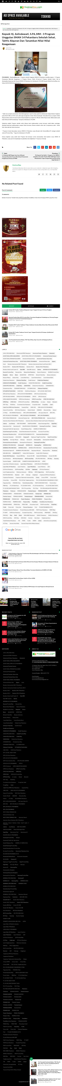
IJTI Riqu (5, 412)
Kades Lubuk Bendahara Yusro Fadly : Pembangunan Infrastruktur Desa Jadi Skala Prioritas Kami (17, 640)
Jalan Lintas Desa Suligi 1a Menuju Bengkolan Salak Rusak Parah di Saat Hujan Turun (17, 632)
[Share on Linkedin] (46, 147)
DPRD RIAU (13, 402)
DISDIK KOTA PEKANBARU (9, 383)
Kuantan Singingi (7, 461)
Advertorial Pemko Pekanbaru (40, 353)
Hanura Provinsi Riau (8, 410)
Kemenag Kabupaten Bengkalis (10, 442)
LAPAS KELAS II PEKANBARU (41, 464)
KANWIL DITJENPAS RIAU (40, 429)
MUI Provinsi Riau (50, 472)
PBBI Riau (5, 485)
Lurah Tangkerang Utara (8, 472)
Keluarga (22, 439)
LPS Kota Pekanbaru (44, 469)
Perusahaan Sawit (34, 504)
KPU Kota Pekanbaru (18, 458)
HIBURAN (39, 410)
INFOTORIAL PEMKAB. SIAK (38, 418)
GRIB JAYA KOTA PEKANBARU (45, 407)
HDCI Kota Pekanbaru (20, 410)
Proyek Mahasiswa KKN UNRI (27, 510)
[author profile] (3, 49)
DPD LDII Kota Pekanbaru (9, 393)
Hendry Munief (31, 410)
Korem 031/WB (53, 456)
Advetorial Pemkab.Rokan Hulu (10, 361)
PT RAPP (5, 512)
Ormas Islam (53, 477)
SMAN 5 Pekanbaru (41, 515)
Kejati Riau (5, 439)
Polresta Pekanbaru (28, 507)
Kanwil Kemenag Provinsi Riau (10, 431)
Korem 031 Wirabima (42, 456)
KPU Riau (50, 458)
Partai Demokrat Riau (28, 483)
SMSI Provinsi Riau (7, 518)
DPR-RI (34, 396)
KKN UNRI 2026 (7, 453)
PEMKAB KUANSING (28, 493)
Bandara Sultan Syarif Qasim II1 (10, 369)
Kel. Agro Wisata (14, 439)
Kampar (54, 426)
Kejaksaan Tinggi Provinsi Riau (38, 437)
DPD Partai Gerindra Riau (40, 393)
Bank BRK (22, 369)
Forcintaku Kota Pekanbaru (23, 404)
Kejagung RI (26, 437)
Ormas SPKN (14, 480)
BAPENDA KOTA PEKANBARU (50, 369)
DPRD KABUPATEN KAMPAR (10, 399)
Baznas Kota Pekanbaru (29, 372)
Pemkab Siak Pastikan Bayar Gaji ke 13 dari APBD (21, 578)
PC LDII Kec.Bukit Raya (38, 485)
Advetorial (51, 353)
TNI (19, 520)
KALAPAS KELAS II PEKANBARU (30, 426)
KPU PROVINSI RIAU (40, 458)
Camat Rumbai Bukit (48, 377)
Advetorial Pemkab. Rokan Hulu (44, 358)
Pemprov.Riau (26, 501)
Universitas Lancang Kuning (50, 520)
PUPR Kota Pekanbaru (15, 512)
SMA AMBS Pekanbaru (29, 515)
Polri (36, 507)
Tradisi (29, 520)
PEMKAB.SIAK (6, 499)
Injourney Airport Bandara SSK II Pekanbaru (13, 420)
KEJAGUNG (18, 437)
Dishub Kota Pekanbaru (38, 385)
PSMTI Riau (52, 510)
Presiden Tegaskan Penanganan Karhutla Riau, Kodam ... (13, 604)
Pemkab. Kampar (7, 496)
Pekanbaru (5, 491)
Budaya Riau (15, 377)
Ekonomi (55, 402)
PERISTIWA (25, 504)
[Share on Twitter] (38, 147)
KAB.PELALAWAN (32, 423)
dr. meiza (43, 402)
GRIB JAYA (33, 407)
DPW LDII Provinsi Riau (23, 402)
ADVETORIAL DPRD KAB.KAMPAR (11, 356)
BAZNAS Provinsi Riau (53, 372)
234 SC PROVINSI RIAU (8, 353)
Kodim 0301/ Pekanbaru (42, 453)
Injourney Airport (51, 418)
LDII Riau (28, 469)
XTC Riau (5, 523)
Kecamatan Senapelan (8, 437)
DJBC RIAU (20, 391)
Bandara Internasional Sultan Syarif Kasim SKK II (40, 364)
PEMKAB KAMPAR (42, 491)
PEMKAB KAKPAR (22, 491)
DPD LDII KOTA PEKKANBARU (25, 393)
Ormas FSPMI (44, 477)
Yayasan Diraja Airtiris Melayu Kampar (30, 523)
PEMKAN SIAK (15, 499)
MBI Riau (30, 472)
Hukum (54, 410)
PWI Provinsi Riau (38, 512)
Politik (4, 507)
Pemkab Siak (39, 493)
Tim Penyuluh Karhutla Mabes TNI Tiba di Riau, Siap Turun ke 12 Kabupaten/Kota (49, 1062)
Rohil (15, 515)
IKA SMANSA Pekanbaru (15, 412)
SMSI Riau (16, 518)
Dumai (48, 402)
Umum (39, 520)
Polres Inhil (11, 507)
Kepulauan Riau (46, 450)
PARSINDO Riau (16, 483)
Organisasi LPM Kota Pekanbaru (47, 474)
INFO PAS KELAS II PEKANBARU (10, 415)
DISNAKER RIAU (50, 385)
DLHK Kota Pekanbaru (30, 391)
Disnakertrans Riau (7, 388)
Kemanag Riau (37, 439)
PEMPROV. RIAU (17, 501)
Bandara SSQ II (30, 366)
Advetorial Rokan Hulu (44, 361)
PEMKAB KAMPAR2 (54, 491)
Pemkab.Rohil (49, 496)
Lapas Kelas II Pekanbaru (26, 464)
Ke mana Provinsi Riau (44, 431)
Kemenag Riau (37, 445)
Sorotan (30, 518)
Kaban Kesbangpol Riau (43, 423)
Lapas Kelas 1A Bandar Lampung (10, 464)
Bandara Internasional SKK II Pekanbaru (17, 364)
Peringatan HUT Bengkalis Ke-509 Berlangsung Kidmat (17, 616)
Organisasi (35, 474)
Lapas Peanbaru (21, 466)
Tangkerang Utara (46, 518)
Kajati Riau (54, 423)
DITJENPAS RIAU (32, 388)
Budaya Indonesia (51, 375)
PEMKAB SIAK (47, 493)
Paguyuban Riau (7, 483)
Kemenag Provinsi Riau (39, 442)
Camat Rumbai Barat (36, 377)
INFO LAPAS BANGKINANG (29, 412)
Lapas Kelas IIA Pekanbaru (9, 466)
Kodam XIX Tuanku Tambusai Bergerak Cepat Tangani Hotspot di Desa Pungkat (30, 310)
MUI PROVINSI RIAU (8, 474)
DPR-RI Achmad (42, 396)
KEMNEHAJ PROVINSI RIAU (22, 450)
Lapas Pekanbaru (32, 466)
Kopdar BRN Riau (21, 456)
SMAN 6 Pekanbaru (53, 515)
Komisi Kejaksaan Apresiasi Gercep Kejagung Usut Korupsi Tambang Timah (47, 617)
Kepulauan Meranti (36, 450)
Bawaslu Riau (19, 372)
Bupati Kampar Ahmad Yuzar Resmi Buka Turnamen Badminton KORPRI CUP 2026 (30, 570)
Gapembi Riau (25, 407)
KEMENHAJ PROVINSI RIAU (9, 447)
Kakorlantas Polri (7, 426)
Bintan (11, 375)
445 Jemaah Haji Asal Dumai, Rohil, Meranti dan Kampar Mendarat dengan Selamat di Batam (33, 561)
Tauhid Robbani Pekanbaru (9, 520)
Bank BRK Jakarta (31, 369)
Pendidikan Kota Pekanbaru (46, 501)
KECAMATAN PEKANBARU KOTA (26, 434)
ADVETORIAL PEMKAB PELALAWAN (11, 358)
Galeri (51, 404)
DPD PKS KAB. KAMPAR (9, 396)
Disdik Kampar (31, 380)
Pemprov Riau (47, 499)
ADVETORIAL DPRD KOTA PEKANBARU (31, 356)
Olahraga (28, 474)
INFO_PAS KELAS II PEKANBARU (28, 415)
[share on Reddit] (58, 147)
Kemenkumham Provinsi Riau (50, 447)
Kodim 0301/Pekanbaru (9, 456)
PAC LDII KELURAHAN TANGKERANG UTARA (47, 480)
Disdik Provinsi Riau (47, 383)
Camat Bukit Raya (25, 377)
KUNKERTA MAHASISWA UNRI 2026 (31, 461)
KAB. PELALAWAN (21, 423)
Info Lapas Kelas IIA (43, 412)
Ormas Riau (6, 480)
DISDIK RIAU (27, 385)
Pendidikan (34, 501)
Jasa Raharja (12, 423)
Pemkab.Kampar (29, 496)
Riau (11, 515)
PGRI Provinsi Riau (44, 504)
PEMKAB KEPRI (17, 493)
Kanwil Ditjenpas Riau (26, 429)
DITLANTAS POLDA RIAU (9, 391)
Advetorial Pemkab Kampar (49, 356)
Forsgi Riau (45, 404)
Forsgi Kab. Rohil (36, 404)
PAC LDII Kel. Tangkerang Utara (26, 480)
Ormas (37, 477)
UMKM (34, 520)
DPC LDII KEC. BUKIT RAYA (44, 391)
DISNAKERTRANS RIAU (19, 388)
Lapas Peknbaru (41, 466)
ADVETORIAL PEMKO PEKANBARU (28, 361)
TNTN (23, 520)
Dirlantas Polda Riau (21, 380)
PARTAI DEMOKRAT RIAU (41, 483)
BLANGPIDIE (23, 375)
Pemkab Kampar (32, 491)
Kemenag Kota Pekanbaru (26, 442)
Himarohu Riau (47, 410)
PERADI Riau (17, 504)
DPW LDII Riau (35, 402)
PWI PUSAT (47, 512)
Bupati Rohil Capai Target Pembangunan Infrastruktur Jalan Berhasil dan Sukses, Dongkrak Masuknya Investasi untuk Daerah (47, 639)
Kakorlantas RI (16, 426)
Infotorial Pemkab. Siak (23, 418)
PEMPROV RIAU (7, 501)
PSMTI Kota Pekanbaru (41, 510)
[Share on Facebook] (34, 147)
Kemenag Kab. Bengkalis (48, 439)
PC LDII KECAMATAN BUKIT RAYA (11, 488)
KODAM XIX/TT (17, 453)
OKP (22, 474)
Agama (53, 361)
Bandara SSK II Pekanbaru (18, 366)
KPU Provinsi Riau (29, 458)
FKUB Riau (12, 404)
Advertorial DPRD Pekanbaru (24, 353)
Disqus (49, 190)
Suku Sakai (36, 518)
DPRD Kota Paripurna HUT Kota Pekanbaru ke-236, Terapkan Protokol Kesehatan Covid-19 (46, 631)
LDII (49, 466)
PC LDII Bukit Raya (14, 485)
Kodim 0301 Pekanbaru (28, 453)
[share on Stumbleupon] (54, 147)
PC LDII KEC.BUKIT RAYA (52, 485)
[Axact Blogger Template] (31, 8)
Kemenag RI (21, 445)
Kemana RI (29, 439)
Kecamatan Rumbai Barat (42, 434)
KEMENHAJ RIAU (23, 447)
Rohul (20, 515)
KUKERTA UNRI (16, 461)
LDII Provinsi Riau (19, 469)
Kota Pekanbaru (7, 458)
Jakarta (5, 423)
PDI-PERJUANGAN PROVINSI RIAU (48, 488)
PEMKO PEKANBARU (37, 499)
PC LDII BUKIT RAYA (26, 485)
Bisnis (16, 375)
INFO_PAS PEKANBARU (43, 415)
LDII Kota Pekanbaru (8, 469)
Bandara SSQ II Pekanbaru (42, 366)
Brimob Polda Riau (40, 375)
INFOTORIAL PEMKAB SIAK (9, 418)
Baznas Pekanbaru (41, 372)
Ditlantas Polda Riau (42, 388)
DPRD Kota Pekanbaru (24, 399)
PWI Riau (55, 512)
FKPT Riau (5, 404)
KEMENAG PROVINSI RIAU (9, 445)
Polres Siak (18, 507)
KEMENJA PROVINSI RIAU (35, 447)
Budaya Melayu (6, 377)
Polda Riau (53, 504)
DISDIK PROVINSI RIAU (8, 385)
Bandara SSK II (6, 366)
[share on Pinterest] (50, 147)
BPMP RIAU (31, 375)
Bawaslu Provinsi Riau (8, 372)
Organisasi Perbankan (8, 477)
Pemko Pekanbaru (25, 499)
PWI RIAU (5, 515)
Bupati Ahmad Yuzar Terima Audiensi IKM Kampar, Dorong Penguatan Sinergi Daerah (31, 586)
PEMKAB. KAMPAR (17, 496)
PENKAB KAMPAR (7, 504)
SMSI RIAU (23, 518)
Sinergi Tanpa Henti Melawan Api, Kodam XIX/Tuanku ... (56, 603)
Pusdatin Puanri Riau (27, 512)
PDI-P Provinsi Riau (26, 488)
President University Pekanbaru (10, 510)
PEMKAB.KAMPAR (39, 496)
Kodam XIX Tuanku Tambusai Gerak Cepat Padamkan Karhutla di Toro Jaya (49, 1079)
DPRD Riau (5, 402)
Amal (4, 364)
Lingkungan (34, 469)
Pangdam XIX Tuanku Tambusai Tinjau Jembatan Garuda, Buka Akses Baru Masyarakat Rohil (33, 324)
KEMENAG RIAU (47, 445)
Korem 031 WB (30, 456)
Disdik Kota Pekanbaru (43, 380)
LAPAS (43, 461)
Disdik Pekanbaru (22, 383)
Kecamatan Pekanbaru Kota (9, 434)
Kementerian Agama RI (8, 450)
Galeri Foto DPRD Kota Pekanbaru (11, 407)
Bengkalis (5, 375)
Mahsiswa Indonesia (21, 472)
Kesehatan (54, 450)
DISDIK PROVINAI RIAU (34, 383)
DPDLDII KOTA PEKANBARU (23, 396)
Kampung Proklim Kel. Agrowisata (11, 429)
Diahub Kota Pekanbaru (8, 380)
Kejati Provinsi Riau (52, 437)
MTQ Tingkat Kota (39, 472)
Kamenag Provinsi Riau (45, 426)
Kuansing (56, 458)
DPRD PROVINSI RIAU (49, 399)
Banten (39, 369)
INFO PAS (52, 412)
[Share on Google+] (42, 147)
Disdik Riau (19, 385)
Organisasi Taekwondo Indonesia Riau (25, 477)
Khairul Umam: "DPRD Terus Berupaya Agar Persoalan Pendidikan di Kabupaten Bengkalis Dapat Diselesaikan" (17, 624)
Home (4, 28)
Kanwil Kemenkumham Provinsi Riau (27, 431)
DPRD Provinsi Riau (36, 399)
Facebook (56, 190)
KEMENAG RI (29, 445)
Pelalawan (12, 491)
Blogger (43, 190)
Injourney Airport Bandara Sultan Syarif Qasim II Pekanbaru (40, 420)
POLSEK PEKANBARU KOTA (45, 507)
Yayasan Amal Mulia (14, 523)
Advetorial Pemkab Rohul (29, 358)
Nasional (17, 474)
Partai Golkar (53, 483)
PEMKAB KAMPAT (7, 493)
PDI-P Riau (35, 488)
